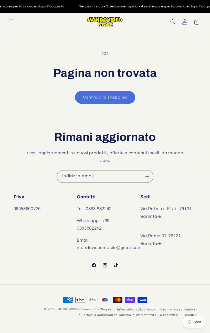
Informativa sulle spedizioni (157, 315)
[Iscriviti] (147, 176)
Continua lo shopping (105, 97)
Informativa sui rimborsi (178, 309)
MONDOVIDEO (68, 309)
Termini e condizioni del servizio (106, 315)
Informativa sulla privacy (136, 309)
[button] (11, 22)
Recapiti (190, 315)
